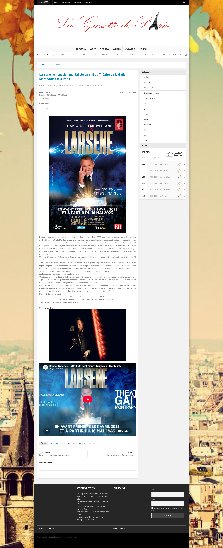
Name (153, 490)
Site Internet (44, 308)
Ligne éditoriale (171, 55)
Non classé (147, 125)
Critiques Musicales (150, 98)
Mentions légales (46, 528)
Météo (56, 2)
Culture (117, 49)
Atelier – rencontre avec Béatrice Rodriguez (120, 454)
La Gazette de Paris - (55, 537)
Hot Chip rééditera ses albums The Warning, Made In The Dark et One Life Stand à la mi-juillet (92, 496)
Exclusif (146, 109)
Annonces (104, 49)
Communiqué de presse (151, 93)
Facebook (54, 308)
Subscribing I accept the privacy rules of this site (167, 509)
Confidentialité (119, 528)
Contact (143, 49)
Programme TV (66, 2)
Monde (146, 119)
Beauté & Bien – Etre (150, 88)
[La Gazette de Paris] (111, 25)
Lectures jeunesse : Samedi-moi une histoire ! (55, 454)
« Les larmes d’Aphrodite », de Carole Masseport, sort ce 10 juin (139, 55)
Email (153, 499)
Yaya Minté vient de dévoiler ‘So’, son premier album (94, 55)
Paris (145, 130)
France (146, 114)
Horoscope (77, 2)
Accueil (82, 49)
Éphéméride (88, 2)
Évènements (130, 49)
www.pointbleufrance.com (70, 537)
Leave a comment (98, 86)
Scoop (93, 49)
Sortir (145, 141)
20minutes (147, 77)
